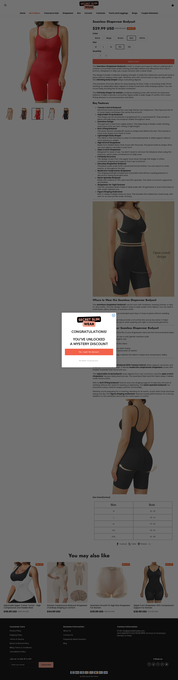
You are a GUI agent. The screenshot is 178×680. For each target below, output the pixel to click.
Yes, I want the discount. (89, 352)
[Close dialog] (113, 315)
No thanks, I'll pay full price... (89, 361)
